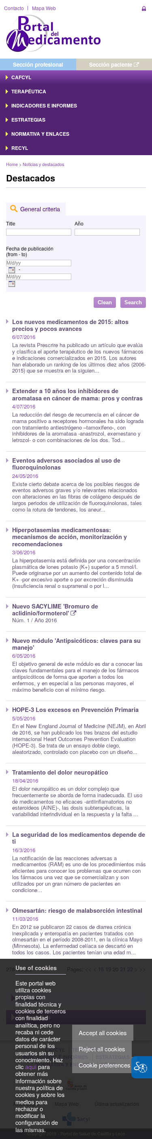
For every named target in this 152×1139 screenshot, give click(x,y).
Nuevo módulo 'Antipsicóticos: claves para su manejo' (76, 643)
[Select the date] (11, 270)
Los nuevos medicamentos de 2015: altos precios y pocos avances (70, 325)
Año (79, 224)
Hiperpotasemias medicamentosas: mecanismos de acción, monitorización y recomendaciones (69, 537)
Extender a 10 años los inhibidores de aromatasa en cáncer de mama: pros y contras (77, 394)
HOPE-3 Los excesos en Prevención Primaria (75, 709)
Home (12, 164)
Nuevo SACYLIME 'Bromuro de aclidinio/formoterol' (55, 609)
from (12, 254)
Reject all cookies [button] (102, 1048)
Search (133, 302)
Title (10, 224)
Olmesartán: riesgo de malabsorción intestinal (77, 910)
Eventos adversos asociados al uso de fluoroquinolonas (66, 463)
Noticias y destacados (43, 164)
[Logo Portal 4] (53, 32)
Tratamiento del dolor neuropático (60, 772)
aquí (30, 1066)
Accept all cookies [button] (103, 1032)
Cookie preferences (105, 1065)
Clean (105, 302)
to (23, 254)
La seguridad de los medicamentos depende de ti (78, 837)
